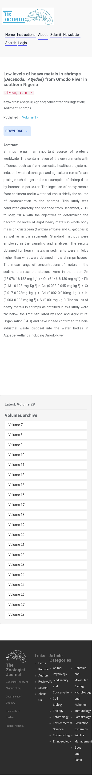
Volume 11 (16, 465)
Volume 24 (16, 575)
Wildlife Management (80, 738)
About (43, 35)
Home (10, 35)
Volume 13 (16, 475)
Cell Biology (58, 701)
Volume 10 (16, 455)
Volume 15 (16, 485)
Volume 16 (16, 495)
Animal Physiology (58, 671)
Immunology (80, 711)
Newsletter (71, 35)
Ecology (58, 711)
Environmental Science (58, 726)
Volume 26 (16, 594)
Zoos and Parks (78, 754)
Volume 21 (16, 544)
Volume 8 (15, 435)
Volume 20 (16, 535)
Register (40, 669)
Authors (40, 675)
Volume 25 (16, 584)
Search (10, 43)
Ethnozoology (58, 741)
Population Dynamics (80, 726)
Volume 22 (16, 555)
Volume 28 (16, 614)
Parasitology (80, 717)
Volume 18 (16, 515)
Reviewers (40, 681)
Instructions (26, 35)
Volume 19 (16, 525)
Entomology (58, 717)
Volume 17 (30, 117)
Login (22, 43)
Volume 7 (15, 425)
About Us (40, 697)
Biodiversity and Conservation (58, 686)
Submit (55, 35)
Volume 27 (16, 605)
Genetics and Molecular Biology (80, 677)
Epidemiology (58, 735)
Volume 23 (16, 564)
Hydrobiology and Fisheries (80, 698)
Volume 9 (15, 445)
